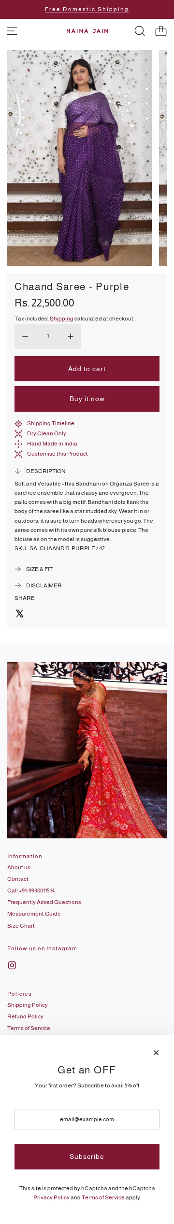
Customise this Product (57, 453)
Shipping (61, 318)
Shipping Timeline (50, 423)
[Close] (156, 1052)
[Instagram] (12, 965)
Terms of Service (103, 1197)
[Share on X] (19, 615)
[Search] (139, 31)
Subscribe (87, 1156)
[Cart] (161, 31)
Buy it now (87, 399)
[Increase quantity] (70, 336)
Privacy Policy (51, 1197)
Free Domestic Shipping (87, 9)
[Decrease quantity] (25, 336)
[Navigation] (12, 31)
